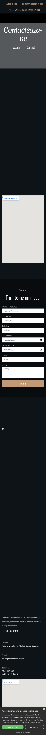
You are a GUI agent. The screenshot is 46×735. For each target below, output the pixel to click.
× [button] (44, 709)
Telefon (5, 326)
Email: (4, 655)
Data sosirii (7, 336)
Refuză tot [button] (34, 727)
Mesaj (4, 365)
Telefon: (5, 668)
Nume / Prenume (9, 307)
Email (4, 355)
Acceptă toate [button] (12, 727)
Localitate (6, 316)
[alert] (23, 721)
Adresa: (5, 642)
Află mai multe (35, 722)
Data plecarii (8, 345)
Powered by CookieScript (23, 732)
